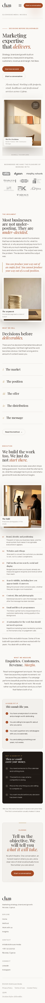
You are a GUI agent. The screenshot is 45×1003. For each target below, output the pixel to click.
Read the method (13, 432)
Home (4, 919)
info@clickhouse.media (11, 944)
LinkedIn (5, 965)
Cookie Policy (32, 988)
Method (5, 923)
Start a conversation (33, 5)
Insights (5, 931)
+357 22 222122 (8, 948)
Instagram (6, 970)
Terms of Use (19, 988)
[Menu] (20, 5)
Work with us (7, 927)
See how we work (13, 69)
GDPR (4, 992)
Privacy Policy (7, 988)
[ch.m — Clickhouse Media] (6, 5)
